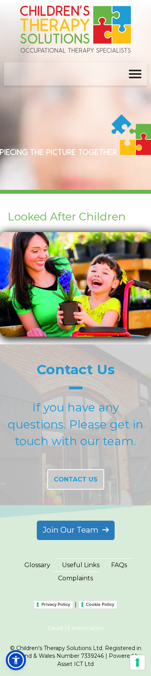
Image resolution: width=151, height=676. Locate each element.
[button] (16, 660)
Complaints (75, 578)
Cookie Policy (100, 604)
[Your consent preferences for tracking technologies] (137, 662)
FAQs (119, 565)
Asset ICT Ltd (75, 664)
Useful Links (81, 565)
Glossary (37, 565)
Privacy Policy (55, 604)
